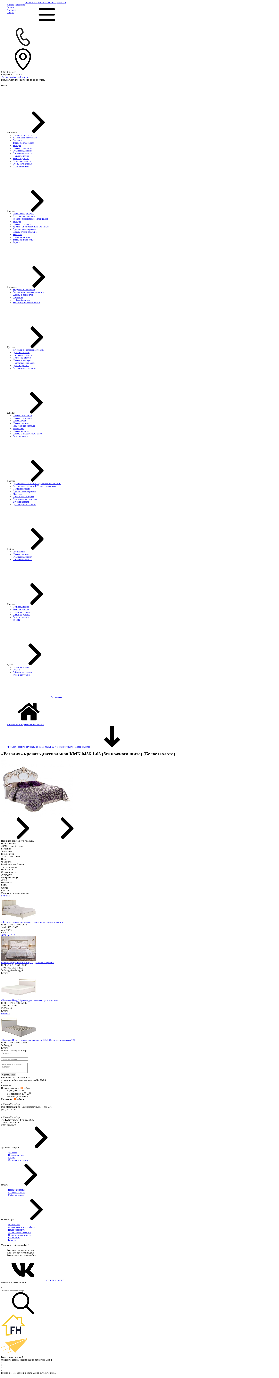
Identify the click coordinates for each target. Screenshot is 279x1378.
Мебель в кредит (16, 1195)
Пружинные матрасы (23, 496)
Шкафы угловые (21, 431)
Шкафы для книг (21, 423)
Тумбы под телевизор (23, 143)
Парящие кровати (21, 489)
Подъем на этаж (16, 1155)
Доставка (11, 10)
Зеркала (16, 242)
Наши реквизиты (16, 1230)
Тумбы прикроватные (23, 239)
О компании (14, 1224)
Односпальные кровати (24, 229)
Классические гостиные (25, 137)
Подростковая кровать (24, 363)
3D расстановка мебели (19, 1232)
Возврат (12, 1240)
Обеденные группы (22, 672)
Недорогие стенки (22, 161)
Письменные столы (22, 153)
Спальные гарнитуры (23, 213)
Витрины (17, 140)
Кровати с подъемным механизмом (30, 219)
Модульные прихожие (24, 289)
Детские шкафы (20, 436)
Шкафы (11, 413)
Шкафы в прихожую (23, 295)
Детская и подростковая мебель (28, 350)
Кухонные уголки (21, 612)
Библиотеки (19, 551)
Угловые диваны (21, 158)
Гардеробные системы (24, 426)
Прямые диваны (21, 156)
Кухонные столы (21, 667)
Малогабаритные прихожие (26, 302)
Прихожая (12, 287)
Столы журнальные (22, 164)
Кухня (10, 664)
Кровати (11, 481)
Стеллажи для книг (22, 150)
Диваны (11, 604)
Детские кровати (21, 352)
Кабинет (11, 549)
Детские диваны (21, 365)
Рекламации (14, 1237)
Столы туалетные (21, 237)
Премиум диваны (21, 614)
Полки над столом (22, 357)
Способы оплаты (16, 1192)
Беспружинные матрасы (25, 499)
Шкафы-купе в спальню (25, 232)
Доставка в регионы (18, 1160)
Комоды (17, 145)
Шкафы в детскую (22, 360)
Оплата (10, 7)
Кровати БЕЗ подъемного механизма (31, 226)
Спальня (11, 211)
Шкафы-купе (19, 420)
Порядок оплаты (16, 1190)
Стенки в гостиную (22, 135)
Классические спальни (24, 216)
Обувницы (18, 297)
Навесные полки (21, 166)
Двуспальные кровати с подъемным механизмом (37, 483)
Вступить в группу (54, 1280)
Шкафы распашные (22, 148)
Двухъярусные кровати (24, 368)
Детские (11, 347)
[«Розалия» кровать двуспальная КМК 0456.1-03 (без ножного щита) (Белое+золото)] (37, 816)
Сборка (10, 12)
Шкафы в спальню (22, 224)
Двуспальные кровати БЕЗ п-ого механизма (34, 486)
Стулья (16, 669)
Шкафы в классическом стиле (27, 433)
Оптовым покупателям (19, 1235)
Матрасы (17, 234)
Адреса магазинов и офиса (21, 1227)
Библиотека (18, 428)
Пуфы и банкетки (21, 300)
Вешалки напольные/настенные (28, 292)
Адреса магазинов (16, 4)
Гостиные (12, 132)
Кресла (16, 620)
